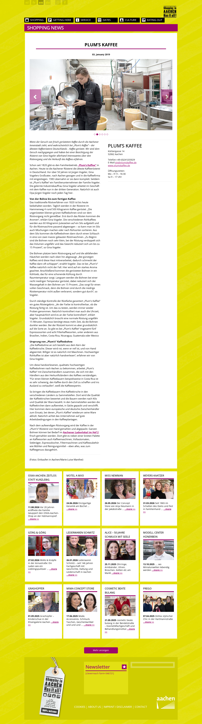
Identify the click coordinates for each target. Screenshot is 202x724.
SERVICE (86, 20)
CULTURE (130, 20)
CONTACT (141, 707)
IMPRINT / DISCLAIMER (118, 707)
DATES (107, 20)
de (48, 2)
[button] (35, 96)
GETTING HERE (62, 20)
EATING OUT (154, 20)
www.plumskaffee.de (119, 165)
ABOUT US (94, 707)
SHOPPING (37, 20)
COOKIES (79, 707)
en (41, 2)
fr (34, 2)
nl (27, 2)
